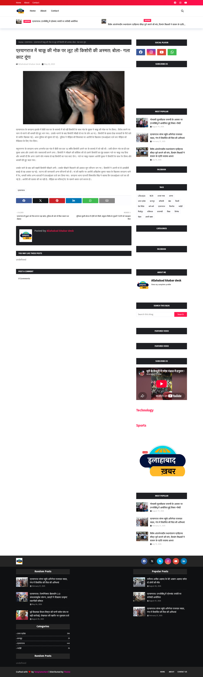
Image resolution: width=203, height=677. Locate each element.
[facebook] (175, 3)
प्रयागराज (28, 42)
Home (18, 3)
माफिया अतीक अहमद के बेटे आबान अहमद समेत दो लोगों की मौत (167, 581)
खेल (169, 201)
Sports (141, 425)
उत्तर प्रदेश (142, 201)
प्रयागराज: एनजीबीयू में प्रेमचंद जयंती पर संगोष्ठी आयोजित (55, 21)
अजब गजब (161, 196)
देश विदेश (141, 206)
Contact (36, 3)
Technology (145, 410)
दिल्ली (177, 201)
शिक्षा (168, 211)
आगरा (171, 196)
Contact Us (182, 672)
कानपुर (152, 201)
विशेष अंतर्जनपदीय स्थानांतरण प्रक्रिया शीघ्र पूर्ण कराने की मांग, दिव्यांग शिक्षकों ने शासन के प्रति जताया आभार (146, 24)
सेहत (139, 217)
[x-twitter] (152, 561)
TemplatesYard (41, 672)
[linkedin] (184, 561)
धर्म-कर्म (151, 206)
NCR (151, 196)
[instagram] (180, 3)
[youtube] (185, 3)
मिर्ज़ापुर (140, 211)
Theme (67, 672)
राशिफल (150, 211)
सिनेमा (177, 211)
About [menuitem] (43, 11)
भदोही (181, 206)
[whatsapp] (172, 52)
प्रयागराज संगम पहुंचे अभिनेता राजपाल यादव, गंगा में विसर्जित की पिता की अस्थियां (167, 136)
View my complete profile (161, 285)
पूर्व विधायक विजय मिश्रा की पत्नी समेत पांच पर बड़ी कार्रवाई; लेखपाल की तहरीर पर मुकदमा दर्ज (49, 614)
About (26, 3)
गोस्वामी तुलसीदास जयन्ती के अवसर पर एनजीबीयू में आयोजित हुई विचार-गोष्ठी (166, 121)
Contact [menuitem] (55, 11)
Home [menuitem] (33, 11)
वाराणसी (160, 211)
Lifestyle (141, 196)
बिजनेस (171, 206)
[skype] (160, 561)
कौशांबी (161, 201)
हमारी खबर (149, 217)
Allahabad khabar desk (29, 64)
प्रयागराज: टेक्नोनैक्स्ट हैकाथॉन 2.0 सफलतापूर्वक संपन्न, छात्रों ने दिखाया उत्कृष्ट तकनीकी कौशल (48, 597)
